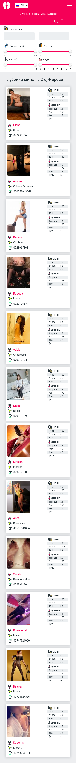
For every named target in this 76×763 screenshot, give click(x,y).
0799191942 (20, 360)
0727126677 (20, 303)
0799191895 (20, 416)
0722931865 (20, 135)
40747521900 (21, 640)
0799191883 (20, 472)
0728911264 (20, 584)
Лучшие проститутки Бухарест (39, 13)
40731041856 (21, 528)
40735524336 (21, 696)
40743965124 (21, 753)
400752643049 (22, 191)
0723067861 (20, 247)
